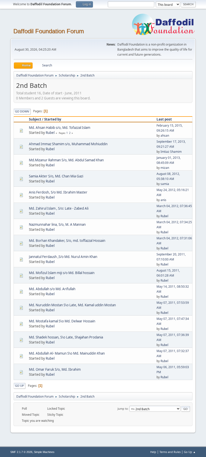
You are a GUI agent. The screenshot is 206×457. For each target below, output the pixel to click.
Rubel (50, 132)
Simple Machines (44, 451)
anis (163, 200)
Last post (164, 119)
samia (165, 184)
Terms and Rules (170, 452)
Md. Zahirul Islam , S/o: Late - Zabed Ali (58, 208)
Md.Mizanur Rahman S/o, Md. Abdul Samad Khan (66, 160)
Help (153, 452)
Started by (52, 119)
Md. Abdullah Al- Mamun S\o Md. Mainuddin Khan (67, 353)
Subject (35, 119)
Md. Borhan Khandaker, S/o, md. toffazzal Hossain (67, 240)
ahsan (165, 135)
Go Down (22, 111)
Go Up (19, 386)
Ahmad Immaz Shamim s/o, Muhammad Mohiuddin (68, 144)
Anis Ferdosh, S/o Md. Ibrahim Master (58, 192)
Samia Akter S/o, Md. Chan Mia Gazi (56, 176)
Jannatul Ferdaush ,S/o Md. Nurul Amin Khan (63, 256)
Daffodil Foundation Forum (48, 31)
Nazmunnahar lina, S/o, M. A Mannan (57, 224)
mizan (165, 168)
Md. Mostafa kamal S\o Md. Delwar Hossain (62, 321)
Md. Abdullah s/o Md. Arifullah (52, 289)
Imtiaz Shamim (171, 151)
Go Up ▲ (190, 452)
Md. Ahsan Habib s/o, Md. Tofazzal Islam (59, 127)
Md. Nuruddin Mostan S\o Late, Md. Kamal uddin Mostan (72, 305)
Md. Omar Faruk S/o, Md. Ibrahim (55, 369)
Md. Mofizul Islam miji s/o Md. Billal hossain (61, 273)
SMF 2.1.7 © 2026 (21, 451)
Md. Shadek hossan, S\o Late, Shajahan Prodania (66, 337)
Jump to (123, 408)
